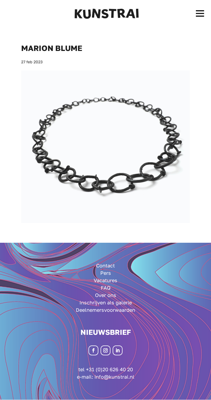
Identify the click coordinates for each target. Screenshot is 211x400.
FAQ (105, 288)
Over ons (105, 295)
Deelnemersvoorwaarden (105, 310)
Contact (105, 265)
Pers (105, 273)
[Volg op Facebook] (93, 350)
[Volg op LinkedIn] (118, 350)
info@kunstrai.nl (114, 377)
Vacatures (105, 280)
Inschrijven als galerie (105, 302)
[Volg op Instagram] (105, 350)
